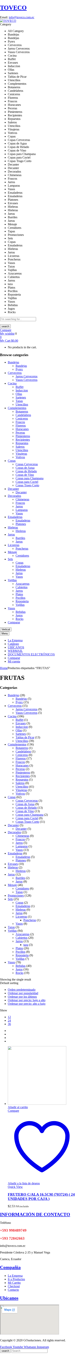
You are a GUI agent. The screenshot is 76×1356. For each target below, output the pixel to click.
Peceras (20, 432)
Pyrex (19, 369)
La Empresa (15, 1275)
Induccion (22, 390)
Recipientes (23, 439)
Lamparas (22, 510)
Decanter (21, 492)
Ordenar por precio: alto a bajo (26, 1003)
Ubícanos (9, 1298)
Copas (19, 562)
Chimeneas (22, 499)
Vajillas (20, 604)
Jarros (19, 506)
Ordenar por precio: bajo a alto (26, 1000)
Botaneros (22, 411)
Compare (5, 330)
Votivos (20, 457)
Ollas (19, 394)
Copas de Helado (26, 471)
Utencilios (22, 404)
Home (4, 668)
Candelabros (23, 415)
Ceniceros (22, 418)
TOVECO (13, 7)
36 (9, 1024)
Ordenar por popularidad (23, 993)
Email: (4, 17)
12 (9, 1017)
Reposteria (22, 601)
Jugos (19, 615)
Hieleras (21, 531)
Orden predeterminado (21, 989)
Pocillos (20, 597)
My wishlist (7, 333)
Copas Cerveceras (27, 464)
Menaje (12, 885)
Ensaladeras (23, 520)
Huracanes (22, 429)
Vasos (19, 513)
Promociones (16, 895)
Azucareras (22, 583)
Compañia (10, 1267)
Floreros (21, 425)
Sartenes (21, 397)
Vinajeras (21, 453)
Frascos (20, 422)
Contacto (13, 1289)
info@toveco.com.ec (21, 17)
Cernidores (22, 555)
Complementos (17, 744)
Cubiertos (21, 587)
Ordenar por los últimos (22, 996)
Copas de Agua (25, 467)
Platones (21, 524)
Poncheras (22, 548)
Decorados (14, 832)
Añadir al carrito (18, 1107)
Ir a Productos (16, 1279)
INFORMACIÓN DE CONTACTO (35, 1214)
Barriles (20, 538)
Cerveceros (15, 705)
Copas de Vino (25, 474)
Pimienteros (23, 436)
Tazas (11, 927)
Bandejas (21, 365)
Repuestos (22, 443)
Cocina (12, 716)
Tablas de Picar (25, 737)
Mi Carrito (14, 1282)
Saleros (20, 446)
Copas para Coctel (27, 481)
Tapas (19, 401)
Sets (10, 899)
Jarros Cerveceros (26, 376)
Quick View (15, 1186)
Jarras (19, 541)
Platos (19, 594)
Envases (21, 723)
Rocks (19, 618)
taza (25, 944)
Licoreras (21, 916)
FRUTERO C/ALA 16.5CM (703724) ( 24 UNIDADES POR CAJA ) (41, 1196)
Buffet (19, 387)
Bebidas (21, 611)
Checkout (14, 1286)
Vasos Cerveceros (26, 380)
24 (9, 1020)
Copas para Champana (29, 478)
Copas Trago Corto (27, 485)
